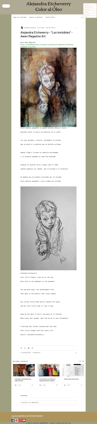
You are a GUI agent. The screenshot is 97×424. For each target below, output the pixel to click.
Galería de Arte (88, 7)
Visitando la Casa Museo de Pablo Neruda (23, 379)
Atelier (86, 12)
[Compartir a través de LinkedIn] (28, 348)
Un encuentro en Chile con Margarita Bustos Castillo (47, 379)
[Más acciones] (76, 28)
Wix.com (68, 423)
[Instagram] (20, 420)
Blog (85, 17)
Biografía (86, 9)
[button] (82, 17)
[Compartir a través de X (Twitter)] (25, 348)
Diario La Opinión (36, 17)
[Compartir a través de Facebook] (21, 348)
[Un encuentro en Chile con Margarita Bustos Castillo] (48, 370)
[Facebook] (12, 420)
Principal (86, 4)
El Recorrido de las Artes (71, 379)
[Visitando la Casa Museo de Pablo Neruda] (24, 370)
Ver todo (81, 361)
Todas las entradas (20, 17)
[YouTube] (24, 420)
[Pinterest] (16, 420)
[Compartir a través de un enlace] (32, 348)
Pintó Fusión (50, 17)
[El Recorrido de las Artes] (73, 370)
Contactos (87, 14)
